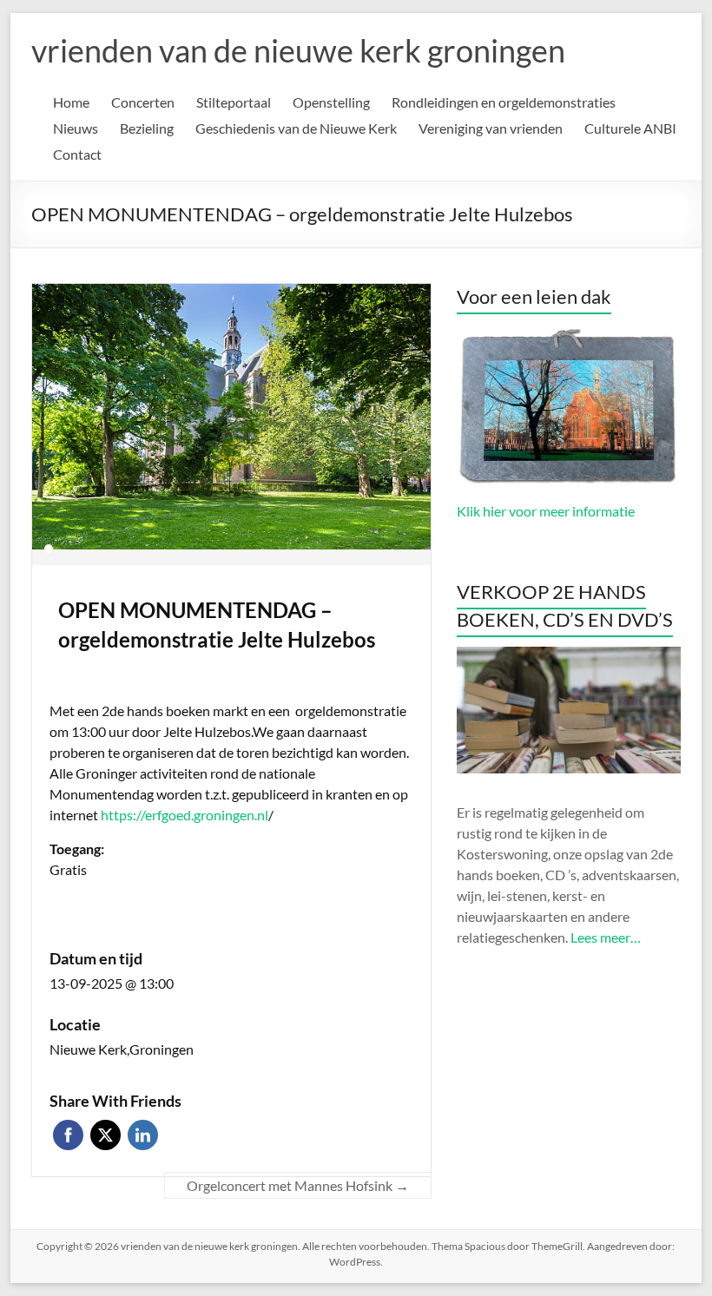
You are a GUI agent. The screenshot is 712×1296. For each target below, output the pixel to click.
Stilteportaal (233, 102)
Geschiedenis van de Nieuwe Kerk (296, 128)
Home (71, 102)
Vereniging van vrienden (491, 128)
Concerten (143, 102)
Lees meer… (605, 937)
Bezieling (147, 128)
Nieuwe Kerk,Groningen (121, 1049)
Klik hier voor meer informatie (546, 511)
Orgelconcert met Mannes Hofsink (298, 1185)
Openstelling (331, 102)
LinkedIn (143, 1135)
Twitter (105, 1135)
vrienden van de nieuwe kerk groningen (298, 50)
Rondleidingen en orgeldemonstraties (504, 102)
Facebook (68, 1135)
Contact (77, 154)
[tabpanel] (231, 424)
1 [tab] (48, 548)
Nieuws (75, 128)
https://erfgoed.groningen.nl (184, 814)
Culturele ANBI (630, 128)
